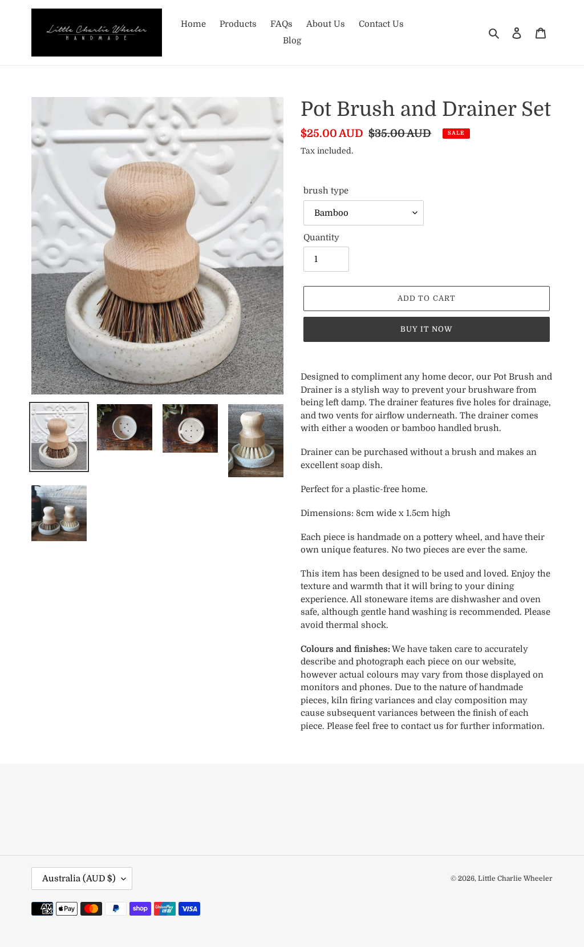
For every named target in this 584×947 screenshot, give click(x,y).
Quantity (321, 237)
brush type (325, 191)
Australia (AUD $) (79, 878)
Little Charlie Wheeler (515, 878)
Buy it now (426, 329)
